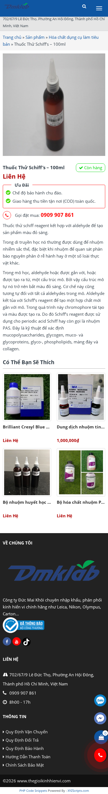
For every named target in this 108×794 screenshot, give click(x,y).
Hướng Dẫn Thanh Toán (28, 756)
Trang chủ (12, 37)
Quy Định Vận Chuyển (27, 731)
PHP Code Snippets (33, 790)
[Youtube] (16, 641)
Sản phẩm (35, 37)
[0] (101, 737)
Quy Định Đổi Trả (22, 740)
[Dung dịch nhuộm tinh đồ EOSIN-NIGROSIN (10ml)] (81, 397)
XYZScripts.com (78, 790)
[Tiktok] (26, 642)
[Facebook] (7, 641)
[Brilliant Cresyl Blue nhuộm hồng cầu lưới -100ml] (27, 397)
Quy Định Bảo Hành (25, 748)
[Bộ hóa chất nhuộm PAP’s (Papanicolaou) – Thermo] (81, 472)
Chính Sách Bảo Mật (25, 765)
